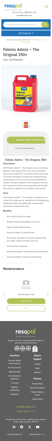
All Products (25, 33)
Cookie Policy (37, 399)
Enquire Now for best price (30, 140)
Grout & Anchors (14, 367)
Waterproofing (16, 40)
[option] (26, 124)
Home (8, 40)
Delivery (37, 372)
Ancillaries (14, 394)
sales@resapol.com (24, 15)
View (26, 308)
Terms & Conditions (37, 388)
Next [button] (48, 294)
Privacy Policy (37, 383)
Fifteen (43, 434)
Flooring (14, 383)
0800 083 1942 (30, 12)
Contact (37, 364)
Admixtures (26, 40)
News (37, 368)
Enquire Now (26, 301)
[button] (45, 24)
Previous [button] (4, 294)
